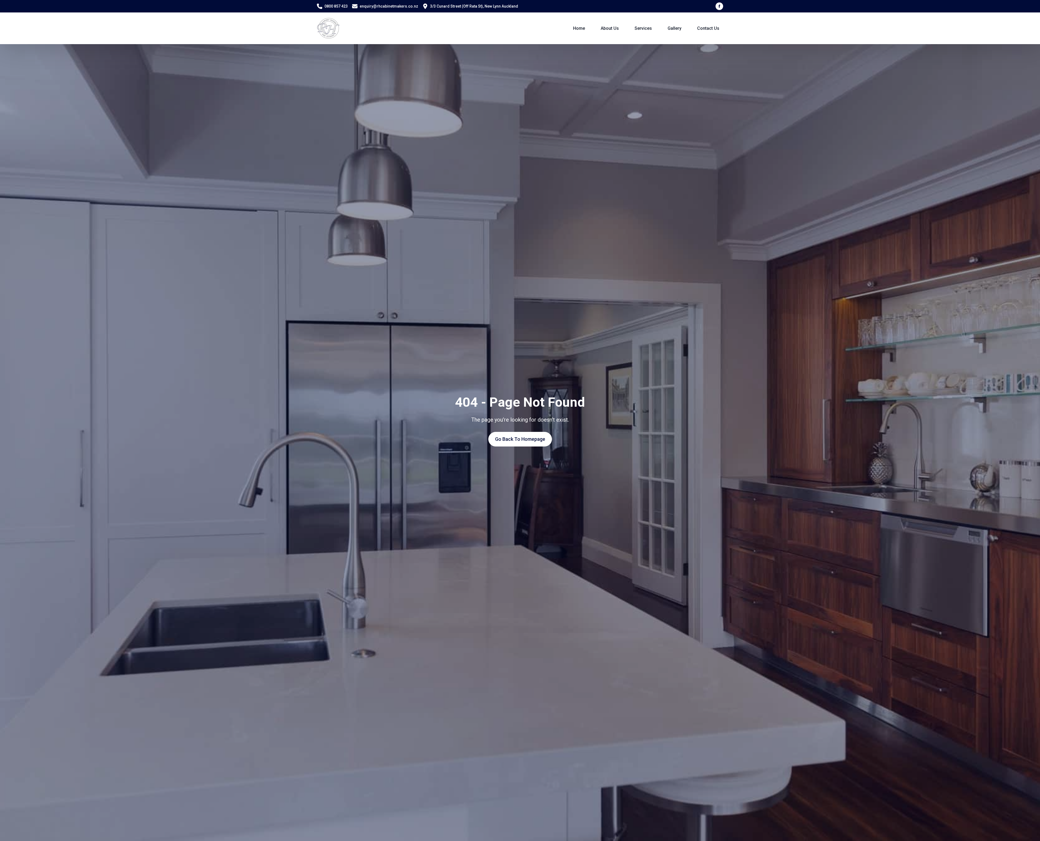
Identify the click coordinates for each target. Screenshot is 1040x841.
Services (643, 28)
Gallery (674, 28)
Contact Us (708, 28)
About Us (610, 28)
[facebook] (719, 6)
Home (579, 28)
